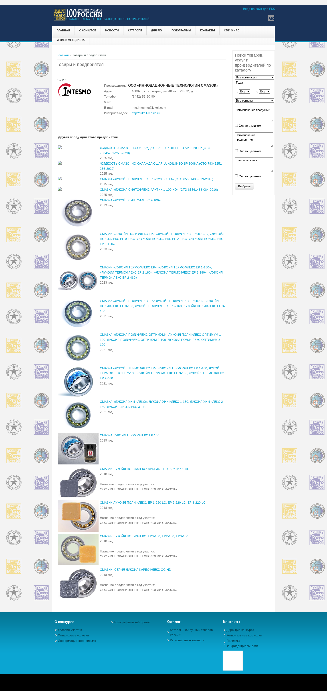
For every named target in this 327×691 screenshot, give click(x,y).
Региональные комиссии (244, 635)
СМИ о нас (232, 30)
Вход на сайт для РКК (259, 8)
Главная (63, 30)
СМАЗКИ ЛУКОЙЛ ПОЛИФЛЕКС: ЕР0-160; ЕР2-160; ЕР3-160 (144, 536)
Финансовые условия (73, 635)
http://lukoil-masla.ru (146, 113)
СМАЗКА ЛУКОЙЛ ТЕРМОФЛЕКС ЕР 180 (129, 435)
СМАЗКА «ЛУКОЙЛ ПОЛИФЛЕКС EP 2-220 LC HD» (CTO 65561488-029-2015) (156, 179)
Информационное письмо (77, 640)
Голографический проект (132, 622)
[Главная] (101, 20)
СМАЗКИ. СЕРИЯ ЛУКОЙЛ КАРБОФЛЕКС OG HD (135, 569)
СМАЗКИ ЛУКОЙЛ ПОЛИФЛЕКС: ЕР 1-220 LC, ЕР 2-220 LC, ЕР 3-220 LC (153, 502)
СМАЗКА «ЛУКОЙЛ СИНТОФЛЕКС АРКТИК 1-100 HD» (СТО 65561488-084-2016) (159, 189)
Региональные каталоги (187, 640)
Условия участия (70, 630)
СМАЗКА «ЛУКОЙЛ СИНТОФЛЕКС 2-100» (130, 200)
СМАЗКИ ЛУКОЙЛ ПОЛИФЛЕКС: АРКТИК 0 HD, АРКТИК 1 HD (144, 469)
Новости (112, 30)
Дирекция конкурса (240, 630)
